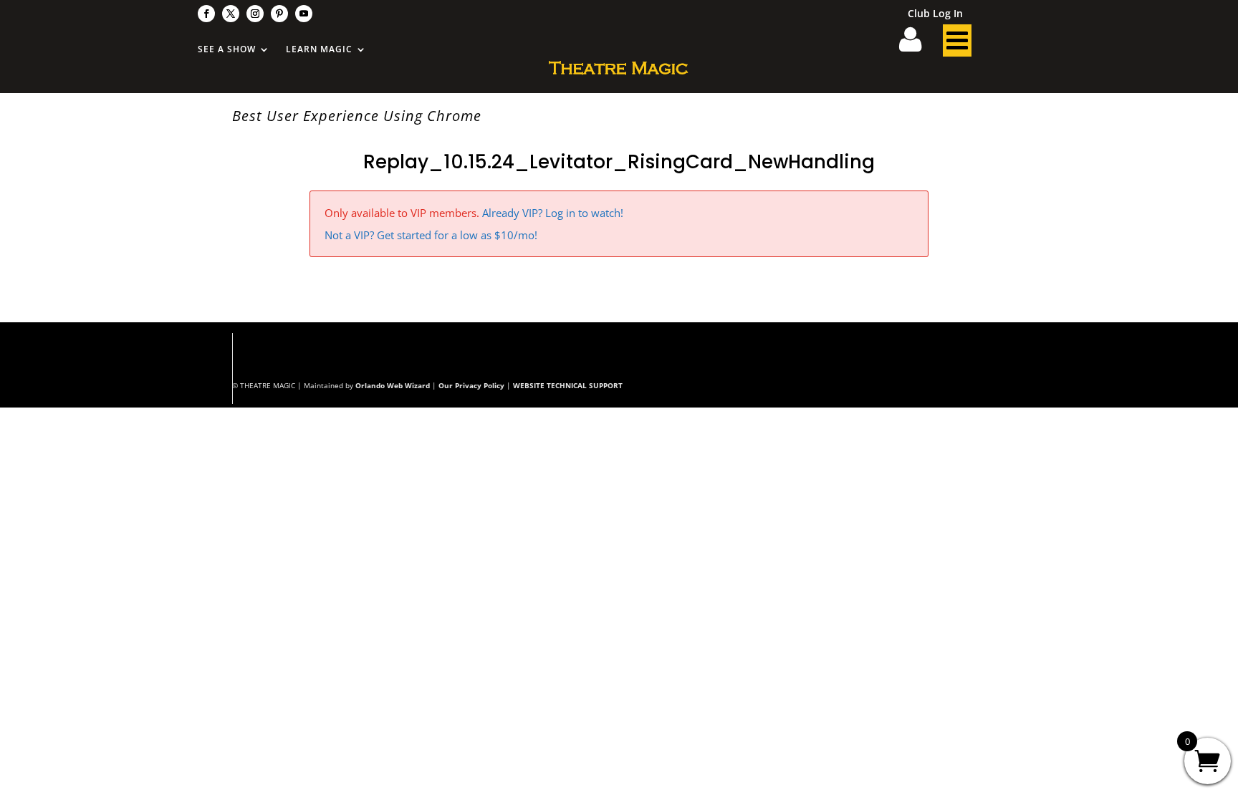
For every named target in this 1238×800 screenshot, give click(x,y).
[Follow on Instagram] (255, 13)
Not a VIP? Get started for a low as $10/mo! (431, 235)
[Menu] (957, 44)
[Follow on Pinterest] (279, 13)
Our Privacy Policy (471, 385)
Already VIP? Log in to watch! (552, 213)
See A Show (227, 49)
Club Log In (935, 14)
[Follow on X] (230, 13)
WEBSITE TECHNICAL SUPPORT (568, 385)
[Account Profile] (919, 44)
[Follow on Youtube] (303, 13)
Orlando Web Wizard (392, 385)
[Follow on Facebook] (206, 13)
